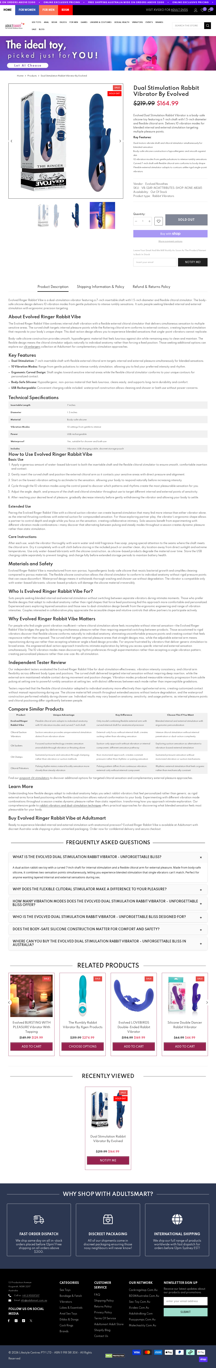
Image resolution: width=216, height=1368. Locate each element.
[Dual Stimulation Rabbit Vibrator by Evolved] (108, 1110)
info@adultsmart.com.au (34, 1300)
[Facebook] (8, 1320)
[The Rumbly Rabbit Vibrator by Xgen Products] (82, 996)
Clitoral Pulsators (20, 768)
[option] (65, 141)
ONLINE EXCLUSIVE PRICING (62, 2)
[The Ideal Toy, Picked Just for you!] (108, 53)
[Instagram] (16, 1320)
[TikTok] (23, 1320)
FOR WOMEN (27, 10)
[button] (11, 141)
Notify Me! (193, 262)
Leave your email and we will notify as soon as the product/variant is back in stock (169, 252)
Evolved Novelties (156, 184)
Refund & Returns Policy (151, 287)
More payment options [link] (170, 241)
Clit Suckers (16, 746)
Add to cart (32, 1046)
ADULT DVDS (179, 10)
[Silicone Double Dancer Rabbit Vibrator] (185, 996)
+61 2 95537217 (30, 1295)
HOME (8, 10)
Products (32, 76)
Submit (185, 1312)
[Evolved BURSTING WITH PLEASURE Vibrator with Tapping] (31, 996)
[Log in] (195, 10)
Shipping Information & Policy (100, 287)
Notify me (108, 1160)
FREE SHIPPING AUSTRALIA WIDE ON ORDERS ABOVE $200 (126, 2)
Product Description (53, 287)
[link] (158, 221)
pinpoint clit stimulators (34, 778)
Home (20, 76)
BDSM (65, 10)
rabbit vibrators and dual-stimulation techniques (70, 805)
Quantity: (139, 214)
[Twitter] (31, 1320)
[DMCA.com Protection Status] (115, 1356)
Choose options (83, 1046)
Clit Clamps (17, 757)
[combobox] (188, 25)
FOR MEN (49, 10)
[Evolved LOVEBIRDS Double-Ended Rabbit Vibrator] (134, 996)
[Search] (191, 25)
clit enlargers (32, 347)
